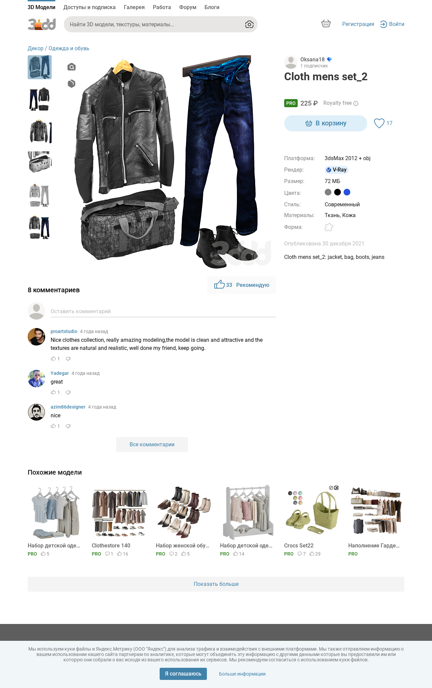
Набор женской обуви (183, 545)
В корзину (331, 123)
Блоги (212, 7)
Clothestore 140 (111, 545)
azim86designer (68, 407)
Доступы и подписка (89, 7)
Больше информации (242, 674)
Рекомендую (247, 285)
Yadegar (60, 373)
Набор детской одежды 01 (247, 545)
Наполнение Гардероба (375, 545)
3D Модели (41, 7)
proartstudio (64, 331)
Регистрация (358, 24)
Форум (187, 7)
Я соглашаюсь (183, 673)
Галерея (134, 7)
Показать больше (216, 584)
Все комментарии (152, 444)
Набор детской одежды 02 (54, 545)
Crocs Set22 (299, 545)
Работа (162, 7)
